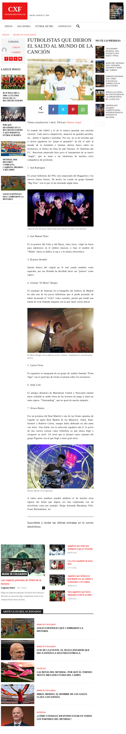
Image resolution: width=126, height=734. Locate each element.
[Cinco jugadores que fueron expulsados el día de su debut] (57, 595)
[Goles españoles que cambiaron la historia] (13, 183)
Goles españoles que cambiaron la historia (13, 196)
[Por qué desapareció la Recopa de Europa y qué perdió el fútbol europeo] (13, 114)
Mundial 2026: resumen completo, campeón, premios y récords (13, 164)
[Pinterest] (73, 109)
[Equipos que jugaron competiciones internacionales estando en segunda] (99, 110)
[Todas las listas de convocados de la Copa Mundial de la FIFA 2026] (99, 96)
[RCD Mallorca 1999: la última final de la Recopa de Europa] (13, 82)
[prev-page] (97, 124)
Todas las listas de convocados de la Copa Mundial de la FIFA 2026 (115, 95)
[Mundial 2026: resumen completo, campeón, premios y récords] (13, 148)
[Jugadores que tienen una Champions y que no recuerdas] (57, 549)
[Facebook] (6, 59)
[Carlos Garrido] (5, 49)
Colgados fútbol (8, 588)
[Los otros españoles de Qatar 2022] (57, 565)
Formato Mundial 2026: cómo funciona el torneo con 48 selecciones (115, 81)
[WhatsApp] (83, 109)
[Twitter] (16, 59)
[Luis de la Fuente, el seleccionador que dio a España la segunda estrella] (17, 650)
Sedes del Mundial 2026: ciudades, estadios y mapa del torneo (115, 66)
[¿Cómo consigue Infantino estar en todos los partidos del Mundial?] (17, 716)
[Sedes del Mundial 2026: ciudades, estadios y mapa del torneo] (99, 66)
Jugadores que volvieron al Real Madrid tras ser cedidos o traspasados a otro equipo (80, 579)
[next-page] (103, 124)
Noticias (41, 668)
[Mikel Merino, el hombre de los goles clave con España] (17, 694)
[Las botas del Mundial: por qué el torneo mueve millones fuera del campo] (17, 672)
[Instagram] (11, 59)
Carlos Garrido (16, 50)
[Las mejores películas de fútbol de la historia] (23, 560)
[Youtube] (20, 59)
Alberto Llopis (74, 122)
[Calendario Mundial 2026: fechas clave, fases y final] (99, 52)
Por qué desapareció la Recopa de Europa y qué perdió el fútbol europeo (13, 130)
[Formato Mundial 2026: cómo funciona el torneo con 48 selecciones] (99, 81)
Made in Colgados (24, 35)
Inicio (6, 35)
